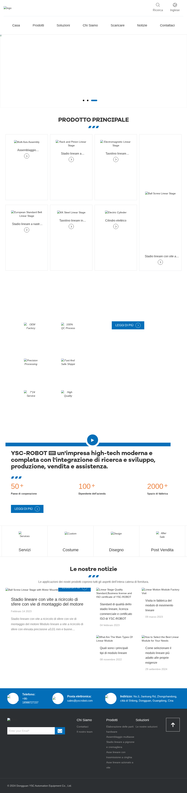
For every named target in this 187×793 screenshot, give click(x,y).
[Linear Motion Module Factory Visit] (162, 591)
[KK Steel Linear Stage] (71, 212)
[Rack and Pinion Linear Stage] (71, 143)
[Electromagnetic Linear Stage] (115, 143)
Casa (16, 25)
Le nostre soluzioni (146, 726)
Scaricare (118, 25)
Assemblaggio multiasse (120, 736)
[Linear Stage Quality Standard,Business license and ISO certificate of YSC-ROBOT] (116, 593)
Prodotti (38, 25)
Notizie (142, 25)
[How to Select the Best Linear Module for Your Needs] (162, 638)
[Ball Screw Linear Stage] (160, 193)
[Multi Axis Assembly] (26, 142)
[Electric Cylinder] (115, 212)
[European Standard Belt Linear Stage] (26, 214)
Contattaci (167, 25)
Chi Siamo (90, 25)
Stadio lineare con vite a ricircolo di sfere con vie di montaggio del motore (47, 602)
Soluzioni (63, 25)
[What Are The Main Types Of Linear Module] (116, 638)
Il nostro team (85, 731)
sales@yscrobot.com (80, 700)
